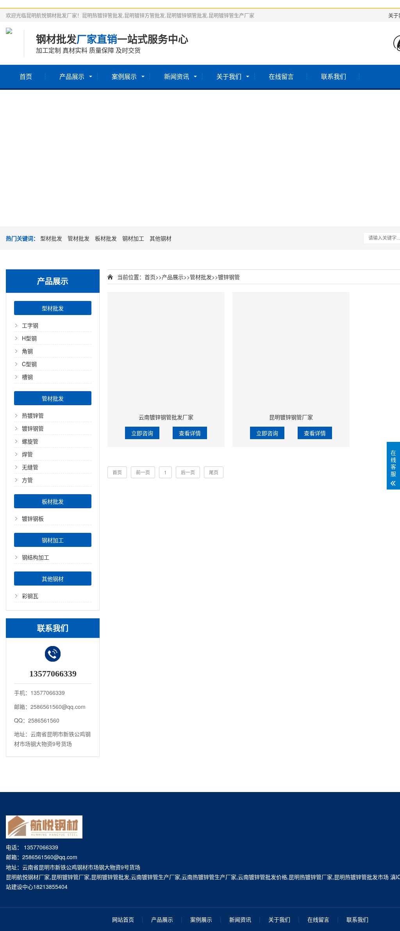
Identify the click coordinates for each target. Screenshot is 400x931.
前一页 (143, 472)
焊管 (27, 454)
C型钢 (29, 364)
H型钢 (29, 338)
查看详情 (190, 433)
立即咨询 (142, 433)
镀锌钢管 (33, 428)
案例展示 (124, 76)
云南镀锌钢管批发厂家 (166, 417)
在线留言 (281, 76)
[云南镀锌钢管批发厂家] (166, 350)
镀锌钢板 (33, 518)
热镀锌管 (33, 415)
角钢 (27, 351)
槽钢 (27, 377)
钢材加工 (133, 238)
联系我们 (333, 76)
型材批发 (51, 238)
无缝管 (30, 467)
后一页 (188, 472)
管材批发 (78, 238)
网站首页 (123, 919)
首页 (26, 76)
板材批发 (106, 238)
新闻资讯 (176, 76)
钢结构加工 (35, 557)
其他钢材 (160, 238)
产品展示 (71, 76)
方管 (27, 480)
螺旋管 (30, 441)
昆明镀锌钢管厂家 (291, 417)
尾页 (213, 472)
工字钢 (30, 325)
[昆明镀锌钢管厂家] (291, 350)
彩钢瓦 (30, 596)
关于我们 (228, 76)
